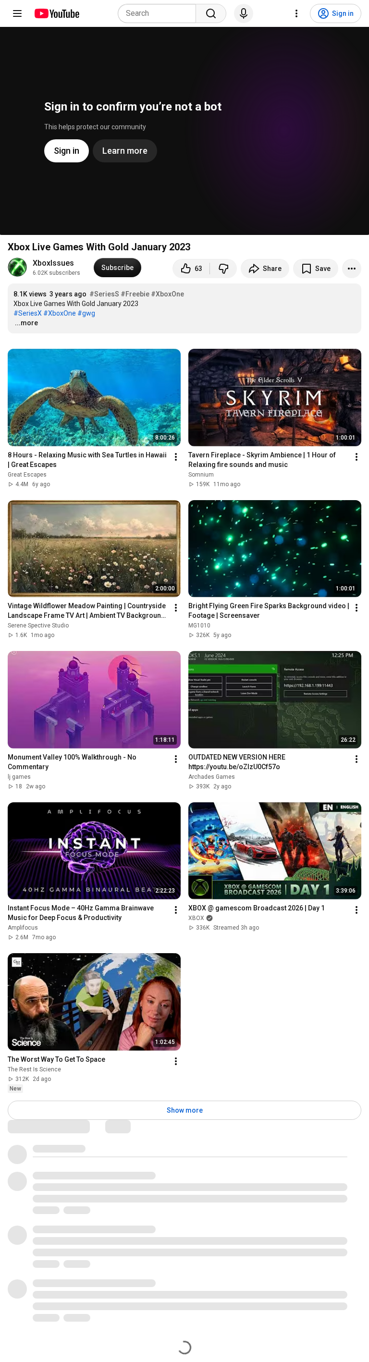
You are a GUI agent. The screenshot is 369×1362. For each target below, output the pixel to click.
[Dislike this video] (223, 268)
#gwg (86, 313)
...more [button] (26, 323)
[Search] (211, 13)
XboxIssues (53, 263)
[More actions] (351, 268)
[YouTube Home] (56, 13)
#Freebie (135, 294)
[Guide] (17, 13)
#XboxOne (167, 294)
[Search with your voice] (243, 13)
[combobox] (160, 13)
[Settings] (296, 13)
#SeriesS (104, 294)
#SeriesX (27, 313)
